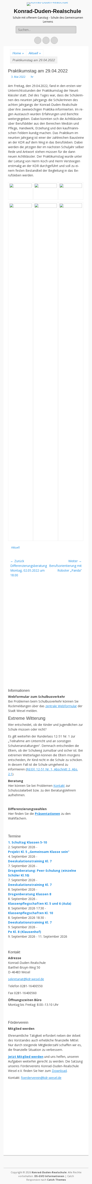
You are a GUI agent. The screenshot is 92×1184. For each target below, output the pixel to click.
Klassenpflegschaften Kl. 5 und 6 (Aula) (39, 903)
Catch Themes (56, 1179)
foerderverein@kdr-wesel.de (41, 1078)
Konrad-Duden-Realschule (47, 11)
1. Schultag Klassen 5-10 (27, 842)
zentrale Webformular (61, 706)
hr (32, 77)
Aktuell (35, 53)
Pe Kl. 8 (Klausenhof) (24, 932)
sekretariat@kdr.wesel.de (26, 979)
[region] (46, 652)
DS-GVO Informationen (49, 1176)
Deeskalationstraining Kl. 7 (30, 861)
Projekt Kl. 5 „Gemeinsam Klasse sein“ (38, 852)
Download (59, 1071)
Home (18, 53)
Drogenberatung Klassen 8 (29, 894)
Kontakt (59, 785)
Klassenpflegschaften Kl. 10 (30, 913)
